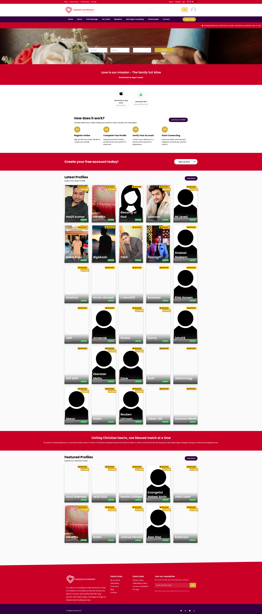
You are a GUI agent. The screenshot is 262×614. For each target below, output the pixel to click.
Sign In (171, 2)
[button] (184, 2)
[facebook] (188, 1)
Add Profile (189, 19)
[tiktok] (195, 1)
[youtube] (193, 1)
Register (178, 2)
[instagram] (190, 1)
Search (164, 50)
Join (192, 585)
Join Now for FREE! (178, 120)
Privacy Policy (184, 591)
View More (191, 178)
